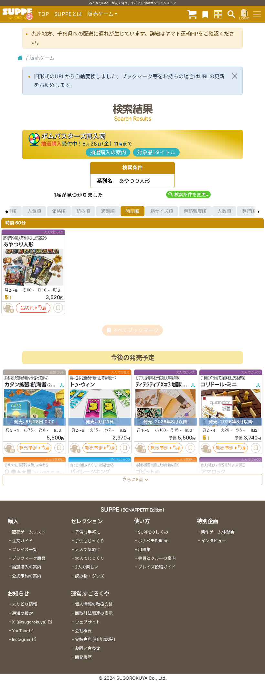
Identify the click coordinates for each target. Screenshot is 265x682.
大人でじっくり (89, 558)
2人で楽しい (87, 567)
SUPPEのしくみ (153, 532)
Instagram (21, 639)
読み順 (83, 211)
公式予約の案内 (26, 576)
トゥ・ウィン (82, 384)
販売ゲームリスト (29, 532)
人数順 (224, 211)
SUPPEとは (68, 14)
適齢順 (108, 211)
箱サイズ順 (161, 211)
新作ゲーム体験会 (218, 532)
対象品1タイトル (156, 152)
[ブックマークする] (58, 308)
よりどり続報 (24, 604)
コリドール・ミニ (219, 384)
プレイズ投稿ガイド (157, 567)
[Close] (234, 76)
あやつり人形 (18, 244)
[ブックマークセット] (205, 14)
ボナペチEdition (153, 540)
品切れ (27, 307)
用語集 (144, 549)
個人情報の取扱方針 (94, 604)
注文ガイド (22, 540)
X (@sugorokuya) (29, 622)
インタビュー (213, 540)
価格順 (59, 211)
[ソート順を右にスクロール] (258, 211)
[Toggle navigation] (257, 14)
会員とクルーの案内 (157, 558)
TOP (43, 14)
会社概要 (83, 630)
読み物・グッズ (89, 576)
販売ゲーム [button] (100, 14)
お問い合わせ (87, 648)
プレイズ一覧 (24, 549)
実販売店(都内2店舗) (95, 639)
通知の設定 (22, 613)
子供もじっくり (89, 540)
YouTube (20, 630)
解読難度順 (195, 211)
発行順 (249, 211)
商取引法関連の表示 (94, 613)
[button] (188, 194)
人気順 (34, 211)
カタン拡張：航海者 (26, 384)
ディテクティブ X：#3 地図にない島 (164, 384)
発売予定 (28, 447)
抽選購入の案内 (108, 152)
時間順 (132, 211)
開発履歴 (83, 657)
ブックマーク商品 (29, 558)
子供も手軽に (87, 532)
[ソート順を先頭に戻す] (6, 211)
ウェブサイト (87, 622)
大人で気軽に (87, 549)
